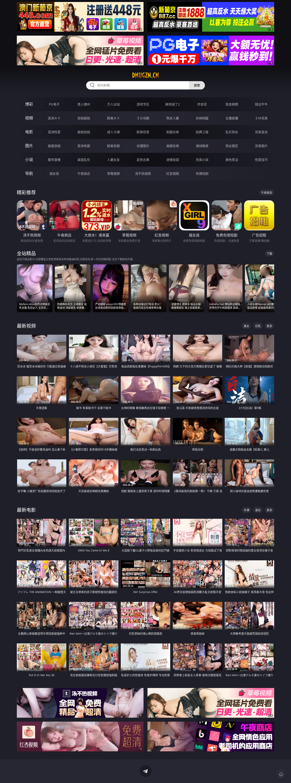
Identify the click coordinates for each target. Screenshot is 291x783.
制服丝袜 (172, 132)
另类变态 (261, 132)
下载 (269, 253)
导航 (29, 173)
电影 (29, 132)
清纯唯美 (202, 146)
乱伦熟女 (231, 132)
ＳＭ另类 (261, 118)
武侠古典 (143, 160)
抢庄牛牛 (261, 104)
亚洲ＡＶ (54, 118)
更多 (269, 326)
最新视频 (26, 325)
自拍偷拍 (83, 118)
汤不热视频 (143, 173)
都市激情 (54, 160)
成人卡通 (113, 132)
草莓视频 (113, 173)
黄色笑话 (231, 160)
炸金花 (202, 104)
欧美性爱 (143, 132)
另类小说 (202, 160)
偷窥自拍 (54, 146)
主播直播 (231, 118)
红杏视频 (172, 173)
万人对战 (113, 104)
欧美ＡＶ (113, 118)
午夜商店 (83, 173)
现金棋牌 (231, 104)
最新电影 (26, 509)
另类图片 (261, 146)
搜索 (197, 85)
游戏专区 (143, 104)
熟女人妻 (172, 118)
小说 (29, 159)
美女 (246, 326)
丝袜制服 (202, 118)
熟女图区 (231, 146)
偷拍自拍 (83, 132)
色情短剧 (202, 173)
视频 (29, 118)
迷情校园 (172, 160)
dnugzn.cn (145, 75)
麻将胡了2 (172, 104)
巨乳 (258, 326)
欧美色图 (113, 146)
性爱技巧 (261, 160)
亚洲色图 (83, 146)
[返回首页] (281, 774)
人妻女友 (113, 160)
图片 (29, 145)
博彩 (29, 104)
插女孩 (54, 173)
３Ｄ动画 (143, 118)
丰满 (246, 510)
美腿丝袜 (172, 146)
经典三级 (202, 132)
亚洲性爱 (54, 132)
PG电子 (54, 104)
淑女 (258, 510)
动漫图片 (143, 146)
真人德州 (83, 104)
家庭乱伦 (83, 160)
